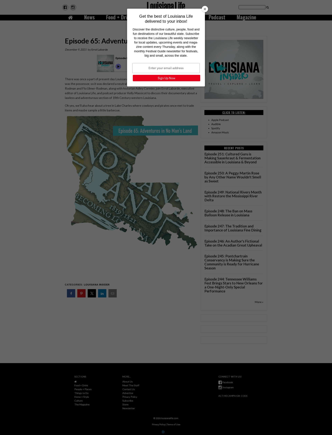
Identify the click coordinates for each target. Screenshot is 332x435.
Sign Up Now (166, 78)
